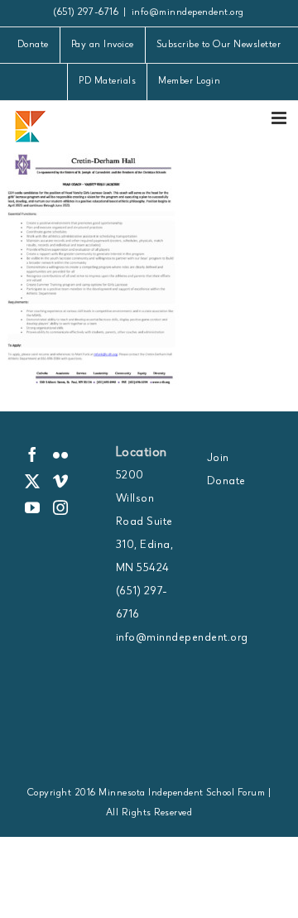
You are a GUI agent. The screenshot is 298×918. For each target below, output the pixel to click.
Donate (226, 482)
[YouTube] (33, 507)
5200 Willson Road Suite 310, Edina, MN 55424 (145, 522)
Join (218, 458)
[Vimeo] (61, 480)
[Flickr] (61, 454)
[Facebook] (33, 454)
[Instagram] (61, 507)
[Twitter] (33, 480)
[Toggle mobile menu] (281, 118)
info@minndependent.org (188, 13)
